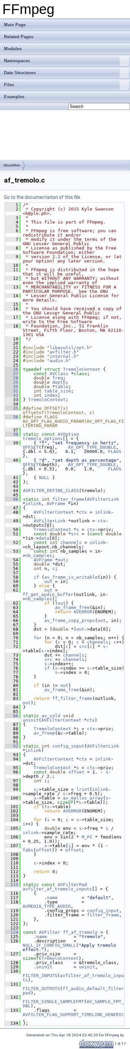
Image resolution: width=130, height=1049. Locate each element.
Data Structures (20, 72)
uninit (31, 720)
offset (76, 772)
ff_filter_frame (72, 698)
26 (11, 369)
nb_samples (38, 555)
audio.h (59, 360)
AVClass (59, 373)
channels (71, 542)
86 (11, 715)
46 (11, 499)
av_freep (44, 733)
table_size (57, 390)
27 (11, 373)
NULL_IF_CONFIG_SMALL (49, 945)
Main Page (15, 24)
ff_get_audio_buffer (48, 594)
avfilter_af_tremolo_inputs (57, 888)
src (75, 533)
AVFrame (56, 503)
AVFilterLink (103, 499)
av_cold (51, 715)
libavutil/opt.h (70, 347)
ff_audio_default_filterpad (73, 990)
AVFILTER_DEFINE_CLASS (51, 490)
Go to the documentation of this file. (42, 197)
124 (11, 932)
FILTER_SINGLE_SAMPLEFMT (53, 1001)
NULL (44, 477)
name (52, 897)
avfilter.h (63, 351)
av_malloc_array (83, 797)
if (36, 577)
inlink (33, 503)
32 (11, 395)
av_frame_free (72, 607)
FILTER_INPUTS (40, 975)
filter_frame (68, 499)
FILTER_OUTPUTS (41, 988)
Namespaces (17, 60)
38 (11, 434)
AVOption (68, 434)
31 (11, 390)
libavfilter (12, 165)
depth (59, 382)
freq (57, 377)
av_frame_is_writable (71, 577)
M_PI (87, 836)
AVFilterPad (72, 884)
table (61, 386)
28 (11, 377)
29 (11, 382)
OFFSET (31, 447)
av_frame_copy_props (69, 620)
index (51, 395)
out (62, 559)
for (38, 637)
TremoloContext (81, 369)
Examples (14, 96)
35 (11, 408)
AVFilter (49, 932)
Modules (13, 48)
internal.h (63, 356)
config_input (68, 746)
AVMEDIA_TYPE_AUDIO (47, 906)
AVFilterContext (54, 512)
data (44, 538)
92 (11, 746)
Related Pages (18, 36)
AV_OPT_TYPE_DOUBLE (92, 447)
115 (11, 884)
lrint (83, 789)
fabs (28, 849)
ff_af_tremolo (80, 932)
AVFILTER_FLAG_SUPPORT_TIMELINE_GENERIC (73, 1014)
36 (11, 416)
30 (11, 386)
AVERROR (83, 611)
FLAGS (114, 451)
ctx (83, 512)
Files (9, 84)
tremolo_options (43, 438)
